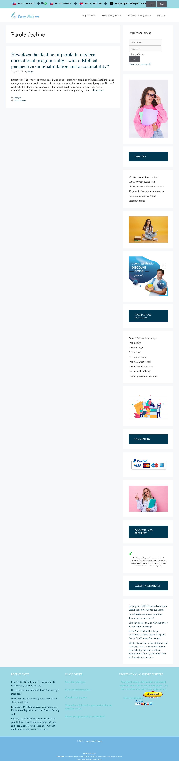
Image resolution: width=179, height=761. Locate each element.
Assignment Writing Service (139, 15)
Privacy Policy (97, 759)
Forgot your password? (140, 64)
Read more (98, 90)
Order (162, 4)
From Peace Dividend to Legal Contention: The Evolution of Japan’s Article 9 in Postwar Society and (147, 634)
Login (151, 4)
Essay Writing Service (111, 15)
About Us (161, 15)
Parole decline (20, 100)
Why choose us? (89, 15)
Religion (17, 97)
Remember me (137, 54)
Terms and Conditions (84, 759)
